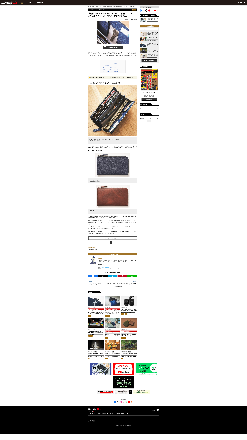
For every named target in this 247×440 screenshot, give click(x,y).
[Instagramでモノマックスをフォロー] (146, 11)
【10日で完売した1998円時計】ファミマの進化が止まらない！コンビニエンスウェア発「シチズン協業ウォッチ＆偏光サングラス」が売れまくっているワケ (152, 39)
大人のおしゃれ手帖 (110, 417)
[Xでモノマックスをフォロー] (144, 11)
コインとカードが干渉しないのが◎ (110, 69)
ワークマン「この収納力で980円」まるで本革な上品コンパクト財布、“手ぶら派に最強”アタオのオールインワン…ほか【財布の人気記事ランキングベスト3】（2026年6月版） (129, 336)
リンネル (143, 417)
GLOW (108, 418)
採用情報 (104, 413)
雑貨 (126, 314)
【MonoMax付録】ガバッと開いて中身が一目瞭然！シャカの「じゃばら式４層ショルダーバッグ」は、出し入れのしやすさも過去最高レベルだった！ (153, 20)
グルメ (106, 358)
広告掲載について (124, 413)
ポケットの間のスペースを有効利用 (110, 71)
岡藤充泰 (100, 258)
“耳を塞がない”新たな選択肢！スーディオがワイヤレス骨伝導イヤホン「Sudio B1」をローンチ (99, 284)
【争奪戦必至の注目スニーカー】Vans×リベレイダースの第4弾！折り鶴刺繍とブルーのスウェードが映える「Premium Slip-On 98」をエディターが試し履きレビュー (152, 56)
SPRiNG (90, 418)
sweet (117, 417)
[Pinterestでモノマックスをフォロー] (149, 11)
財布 (89, 249)
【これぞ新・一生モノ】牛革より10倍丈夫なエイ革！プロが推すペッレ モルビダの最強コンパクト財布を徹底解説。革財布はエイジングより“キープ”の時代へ (112, 313)
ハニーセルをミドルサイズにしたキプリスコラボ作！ (113, 64)
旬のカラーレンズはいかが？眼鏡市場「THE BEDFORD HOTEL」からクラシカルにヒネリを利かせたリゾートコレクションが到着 (125, 285)
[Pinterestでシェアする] (122, 276)
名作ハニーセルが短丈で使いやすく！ (111, 67)
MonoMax (117, 418)
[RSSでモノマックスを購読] (132, 402)
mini (125, 417)
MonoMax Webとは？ (92, 413)
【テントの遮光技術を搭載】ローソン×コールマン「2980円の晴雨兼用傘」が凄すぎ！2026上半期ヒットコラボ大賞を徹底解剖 (152, 33)
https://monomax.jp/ (106, 267)
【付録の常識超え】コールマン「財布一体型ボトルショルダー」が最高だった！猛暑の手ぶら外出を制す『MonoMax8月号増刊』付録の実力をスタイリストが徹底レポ (112, 335)
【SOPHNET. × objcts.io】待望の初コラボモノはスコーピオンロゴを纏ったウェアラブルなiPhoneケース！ (129, 311)
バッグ (89, 315)
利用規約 (118, 413)
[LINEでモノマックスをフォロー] (152, 11)
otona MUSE (100, 418)
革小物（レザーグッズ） (95, 249)
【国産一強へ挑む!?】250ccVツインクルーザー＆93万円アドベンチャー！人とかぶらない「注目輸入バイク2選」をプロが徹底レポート (152, 50)
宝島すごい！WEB (154, 418)
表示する (149, 120)
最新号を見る (149, 99)
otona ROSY (153, 417)
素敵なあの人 (135, 417)
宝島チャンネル (92, 417)
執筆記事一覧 (101, 264)
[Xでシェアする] (103, 276)
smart (126, 418)
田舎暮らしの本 (145, 418)
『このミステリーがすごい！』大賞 (92, 421)
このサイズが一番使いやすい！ (109, 66)
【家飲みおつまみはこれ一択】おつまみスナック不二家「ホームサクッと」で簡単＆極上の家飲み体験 (112, 355)
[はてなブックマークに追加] (112, 276)
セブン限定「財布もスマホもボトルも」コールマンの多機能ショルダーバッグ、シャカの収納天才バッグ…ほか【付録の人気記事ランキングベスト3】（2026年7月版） (112, 78)
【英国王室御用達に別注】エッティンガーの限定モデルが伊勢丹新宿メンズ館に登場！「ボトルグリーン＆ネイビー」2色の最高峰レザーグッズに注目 (96, 334)
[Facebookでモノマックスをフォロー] (141, 11)
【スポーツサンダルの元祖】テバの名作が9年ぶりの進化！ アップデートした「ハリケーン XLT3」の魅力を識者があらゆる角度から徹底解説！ (129, 356)
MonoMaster (135, 418)
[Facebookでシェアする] (93, 276)
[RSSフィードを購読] (158, 11)
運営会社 (99, 413)
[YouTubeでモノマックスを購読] (155, 11)
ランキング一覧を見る (149, 60)
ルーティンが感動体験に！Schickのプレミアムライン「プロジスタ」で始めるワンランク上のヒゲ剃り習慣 (96, 356)
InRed (99, 417)
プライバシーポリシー (111, 413)
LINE (132, 276)
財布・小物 (134, 9)
